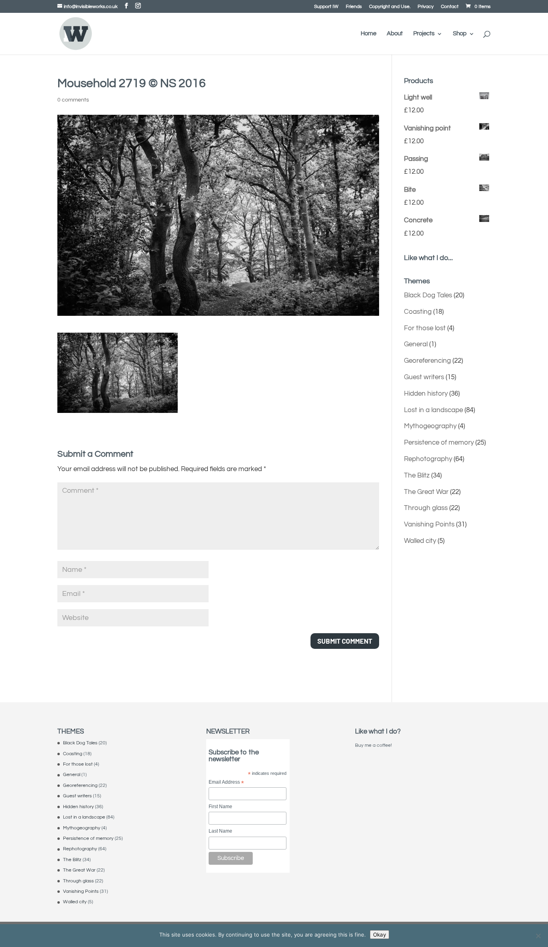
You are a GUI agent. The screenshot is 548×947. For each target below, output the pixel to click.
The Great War (426, 492)
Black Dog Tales (428, 295)
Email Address (226, 782)
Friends (354, 6)
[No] (538, 936)
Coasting (418, 311)
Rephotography (428, 459)
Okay (379, 934)
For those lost (425, 328)
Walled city (420, 541)
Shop (460, 34)
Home (368, 34)
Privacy (426, 6)
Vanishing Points (429, 524)
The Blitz (417, 475)
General (416, 344)
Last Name (220, 831)
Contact (450, 6)
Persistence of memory (439, 442)
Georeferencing (427, 360)
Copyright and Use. (389, 6)
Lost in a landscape (433, 410)
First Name (220, 806)
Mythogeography (430, 426)
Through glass (426, 508)
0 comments (73, 100)
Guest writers (424, 377)
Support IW (326, 6)
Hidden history (426, 393)
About (395, 34)
